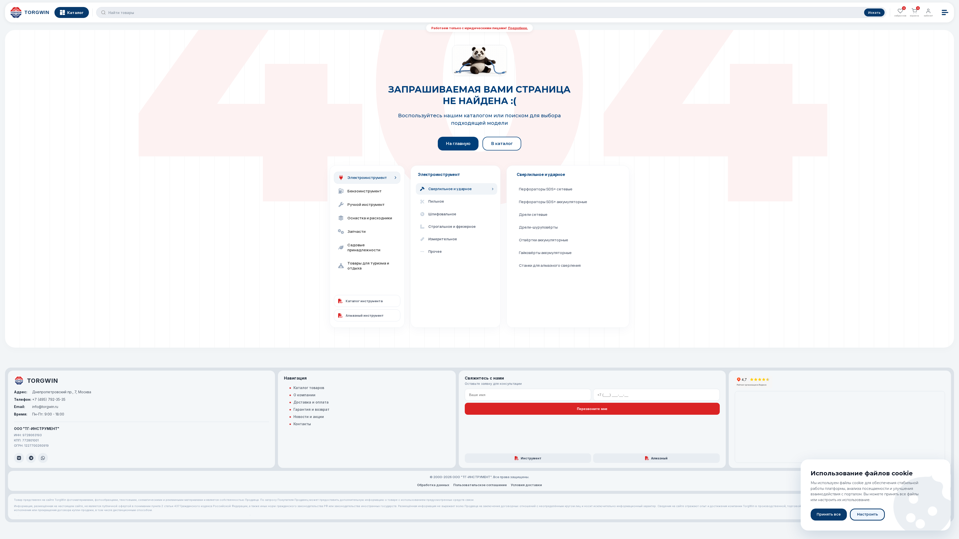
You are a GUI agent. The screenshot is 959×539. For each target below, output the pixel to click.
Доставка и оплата (311, 402)
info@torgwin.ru (36, 406)
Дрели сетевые (533, 214)
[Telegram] (31, 458)
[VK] (19, 458)
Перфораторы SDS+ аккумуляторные (553, 201)
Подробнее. (518, 28)
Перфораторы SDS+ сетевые (545, 189)
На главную (458, 143)
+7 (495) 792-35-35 (39, 399)
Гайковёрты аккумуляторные (545, 252)
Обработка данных (433, 485)
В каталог (502, 143)
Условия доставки (526, 485)
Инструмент (531, 458)
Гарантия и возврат (311, 409)
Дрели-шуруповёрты (538, 227)
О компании (304, 395)
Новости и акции (308, 416)
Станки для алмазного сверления (550, 265)
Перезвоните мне (592, 409)
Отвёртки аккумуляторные (543, 240)
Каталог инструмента (364, 301)
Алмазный (659, 458)
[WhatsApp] (43, 458)
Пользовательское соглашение (480, 485)
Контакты (302, 424)
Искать (874, 12)
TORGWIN (42, 380)
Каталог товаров (308, 388)
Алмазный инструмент (365, 315)
